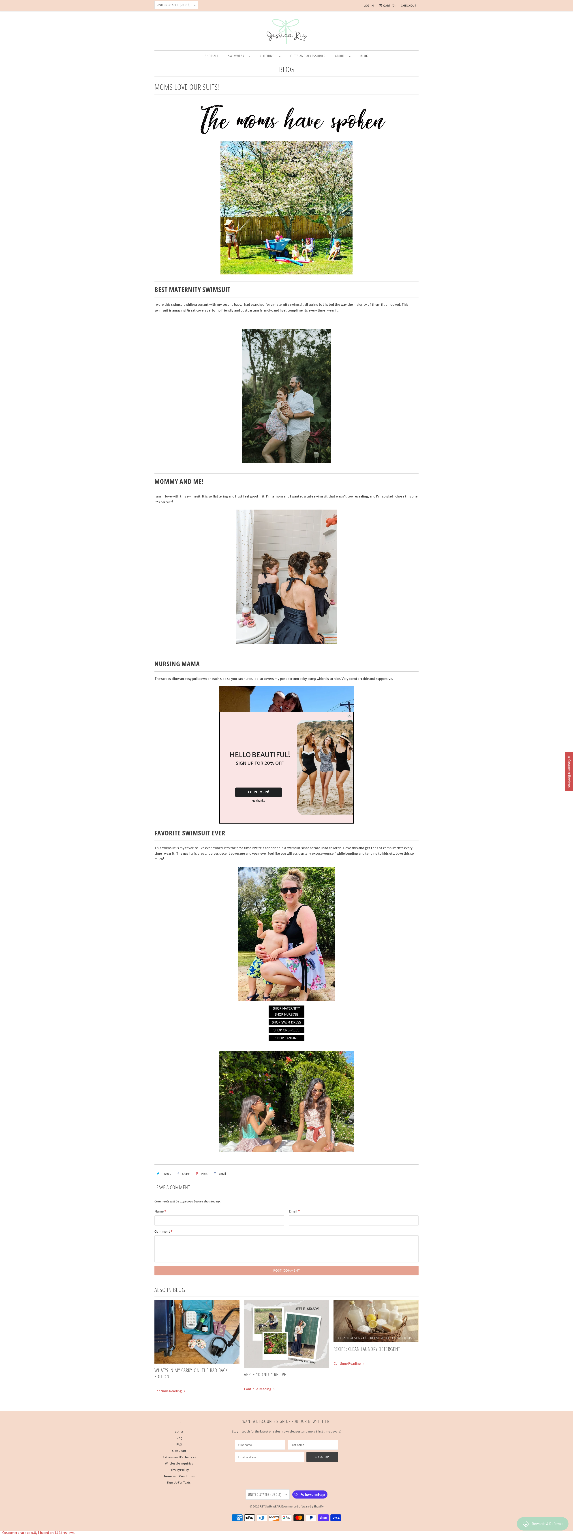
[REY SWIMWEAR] (286, 32)
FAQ (179, 1444)
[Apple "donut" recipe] (286, 1334)
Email (294, 1211)
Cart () (389, 6)
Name (160, 1211)
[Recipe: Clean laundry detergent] (376, 1321)
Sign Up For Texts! (179, 1482)
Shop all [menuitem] (211, 55)
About (340, 55)
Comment (163, 1232)
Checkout (408, 6)
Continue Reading (168, 1391)
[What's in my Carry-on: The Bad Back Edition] (196, 1332)
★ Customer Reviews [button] (569, 771)
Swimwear (237, 55)
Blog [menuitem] (364, 55)
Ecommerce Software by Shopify (302, 1506)
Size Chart (179, 1451)
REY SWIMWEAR (270, 1506)
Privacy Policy (179, 1470)
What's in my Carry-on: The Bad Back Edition (191, 1373)
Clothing (268, 55)
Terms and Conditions (179, 1476)
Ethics (179, 1432)
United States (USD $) (174, 5)
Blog (286, 69)
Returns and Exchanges (179, 1457)
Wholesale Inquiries (179, 1463)
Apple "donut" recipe (265, 1374)
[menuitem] (239, 56)
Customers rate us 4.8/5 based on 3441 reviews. (38, 1533)
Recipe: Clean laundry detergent (367, 1349)
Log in (369, 6)
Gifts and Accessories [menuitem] (307, 55)
